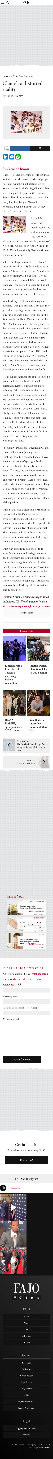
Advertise (26, 1336)
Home (5, 76)
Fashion (26, 1395)
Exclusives (26, 1369)
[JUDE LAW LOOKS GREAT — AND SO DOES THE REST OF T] (13, 1234)
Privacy (26, 1434)
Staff (26, 1329)
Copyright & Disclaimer (26, 1428)
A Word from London (21, 76)
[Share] (20, 148)
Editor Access (26, 1375)
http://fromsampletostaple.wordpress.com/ (27, 606)
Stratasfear (45, 1447)
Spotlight (26, 1362)
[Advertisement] (26, 34)
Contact (26, 1342)
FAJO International (26, 1401)
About (26, 1323)
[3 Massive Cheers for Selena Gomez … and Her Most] (13, 1207)
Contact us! (26, 1160)
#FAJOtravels (26, 1388)
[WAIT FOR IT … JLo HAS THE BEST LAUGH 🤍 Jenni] (13, 1260)
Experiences (26, 1382)
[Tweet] (40, 148)
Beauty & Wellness (26, 1408)
